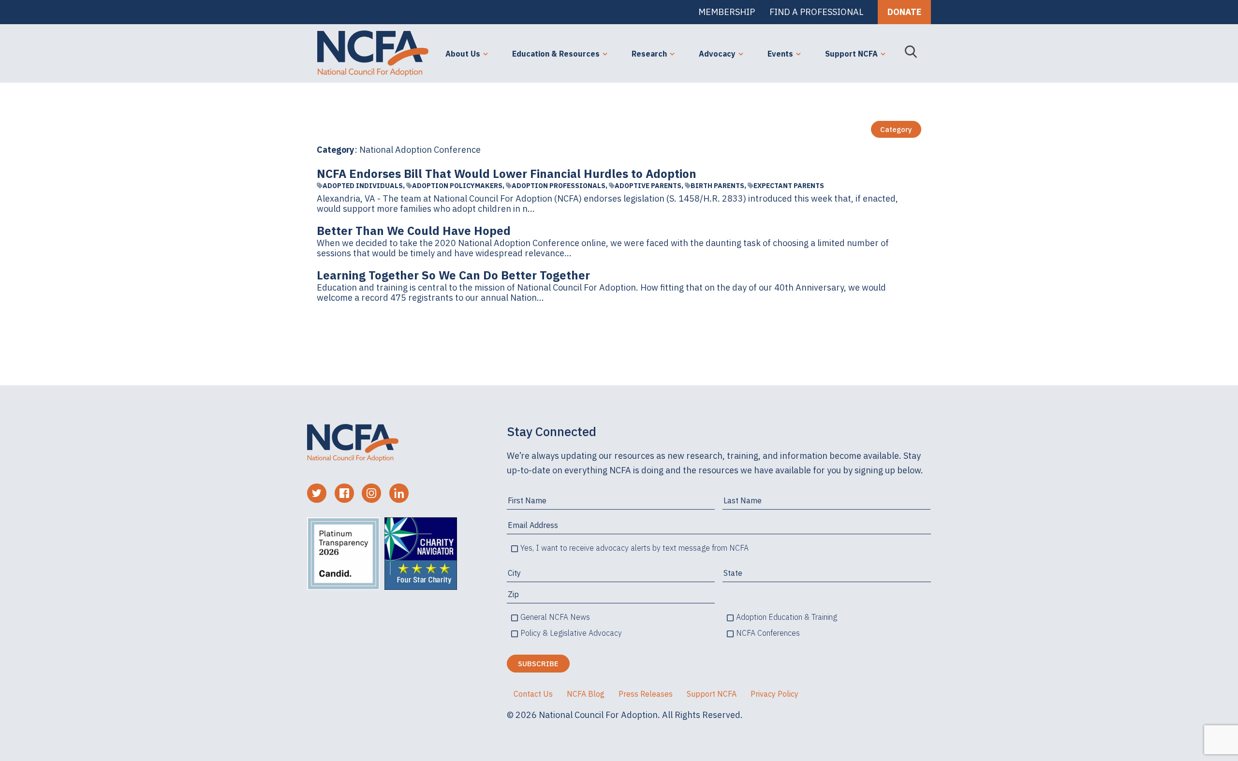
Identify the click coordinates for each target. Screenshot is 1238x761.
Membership (726, 11)
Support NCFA (851, 54)
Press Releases (646, 694)
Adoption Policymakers (457, 185)
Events (780, 54)
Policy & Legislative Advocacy (571, 633)
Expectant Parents (788, 185)
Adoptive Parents (648, 185)
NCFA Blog (585, 694)
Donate (904, 11)
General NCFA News (555, 617)
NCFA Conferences (768, 633)
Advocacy (717, 54)
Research (649, 54)
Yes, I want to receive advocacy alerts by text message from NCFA (634, 548)
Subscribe (538, 663)
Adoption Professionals (558, 185)
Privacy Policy (774, 694)
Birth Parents (717, 185)
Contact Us (533, 694)
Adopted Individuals (363, 185)
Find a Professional (816, 11)
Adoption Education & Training (786, 617)
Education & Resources (556, 54)
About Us (462, 54)
